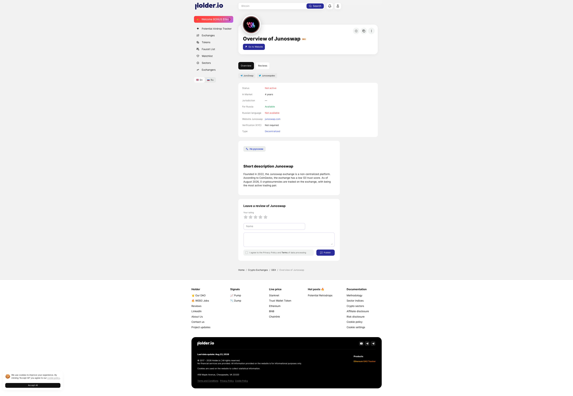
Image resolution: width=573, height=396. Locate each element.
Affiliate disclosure (358, 311)
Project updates (200, 327)
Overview (246, 65)
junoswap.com (272, 119)
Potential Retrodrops (320, 295)
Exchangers (209, 69)
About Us (197, 316)
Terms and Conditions (207, 381)
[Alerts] (329, 6)
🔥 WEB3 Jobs (200, 300)
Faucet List (208, 49)
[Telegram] (367, 343)
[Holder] (205, 343)
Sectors (206, 62)
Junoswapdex (268, 75)
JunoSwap (248, 75)
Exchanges (208, 35)
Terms (285, 252)
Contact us (197, 321)
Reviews (262, 65)
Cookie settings (356, 327)
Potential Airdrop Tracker (217, 28)
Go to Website (255, 46)
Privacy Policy (227, 381)
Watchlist (207, 56)
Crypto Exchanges (258, 270)
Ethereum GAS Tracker (365, 361)
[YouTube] (361, 343)
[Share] (364, 31)
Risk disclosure (356, 316)
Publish (327, 252)
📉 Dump (235, 300)
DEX (273, 270)
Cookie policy (354, 321)
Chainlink (274, 316)
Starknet (274, 295)
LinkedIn (196, 311)
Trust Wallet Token (280, 300)
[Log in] (337, 6)
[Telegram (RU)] (373, 343)
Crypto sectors (355, 306)
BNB (271, 311)
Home (241, 270)
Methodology (354, 295)
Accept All (33, 385)
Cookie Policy (241, 381)
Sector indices (355, 300)
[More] (371, 31)
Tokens (206, 42)
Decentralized (272, 131)
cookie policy (53, 378)
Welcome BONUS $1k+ (215, 19)
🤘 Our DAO (198, 295)
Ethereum (275, 306)
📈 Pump (235, 295)
